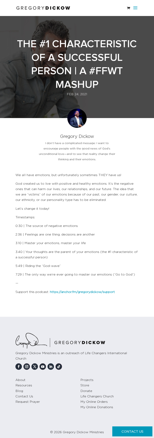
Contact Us (24, 396)
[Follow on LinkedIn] (51, 366)
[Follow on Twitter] (34, 366)
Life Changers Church (97, 396)
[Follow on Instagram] (26, 366)
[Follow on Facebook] (18, 366)
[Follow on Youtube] (43, 366)
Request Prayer (27, 401)
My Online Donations (96, 407)
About (20, 380)
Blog (19, 391)
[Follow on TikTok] (59, 366)
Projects (86, 380)
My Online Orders (94, 401)
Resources (23, 385)
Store (84, 385)
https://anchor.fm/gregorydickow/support (82, 292)
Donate (86, 391)
